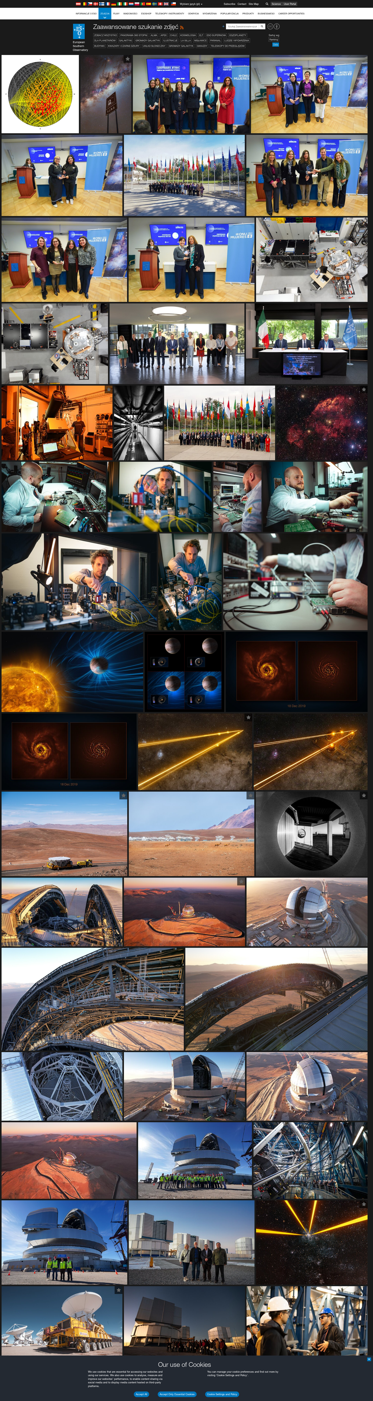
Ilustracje (170, 40)
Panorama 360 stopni (133, 35)
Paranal (215, 40)
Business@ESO (266, 13)
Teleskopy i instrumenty (169, 13)
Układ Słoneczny (154, 45)
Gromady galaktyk (147, 40)
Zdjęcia (104, 13)
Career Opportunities (291, 13)
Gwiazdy (202, 45)
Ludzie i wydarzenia (236, 40)
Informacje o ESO (86, 13)
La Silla (186, 40)
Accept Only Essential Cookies (177, 1394)
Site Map (254, 3)
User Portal (290, 3)
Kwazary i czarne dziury (123, 45)
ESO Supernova (216, 35)
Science (276, 3)
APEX (163, 35)
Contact (242, 3)
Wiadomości (130, 13)
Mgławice (200, 40)
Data (275, 44)
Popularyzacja (229, 13)
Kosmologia (188, 35)
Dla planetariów (105, 40)
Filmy (116, 13)
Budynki (99, 45)
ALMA (154, 35)
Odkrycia (193, 13)
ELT (201, 35)
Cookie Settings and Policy (222, 1394)
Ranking (273, 39)
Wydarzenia (210, 13)
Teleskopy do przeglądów (228, 45)
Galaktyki (125, 40)
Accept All (141, 1394)
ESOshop (146, 13)
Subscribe (229, 3)
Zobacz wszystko (105, 35)
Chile (173, 35)
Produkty (248, 13)
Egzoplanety (237, 35)
